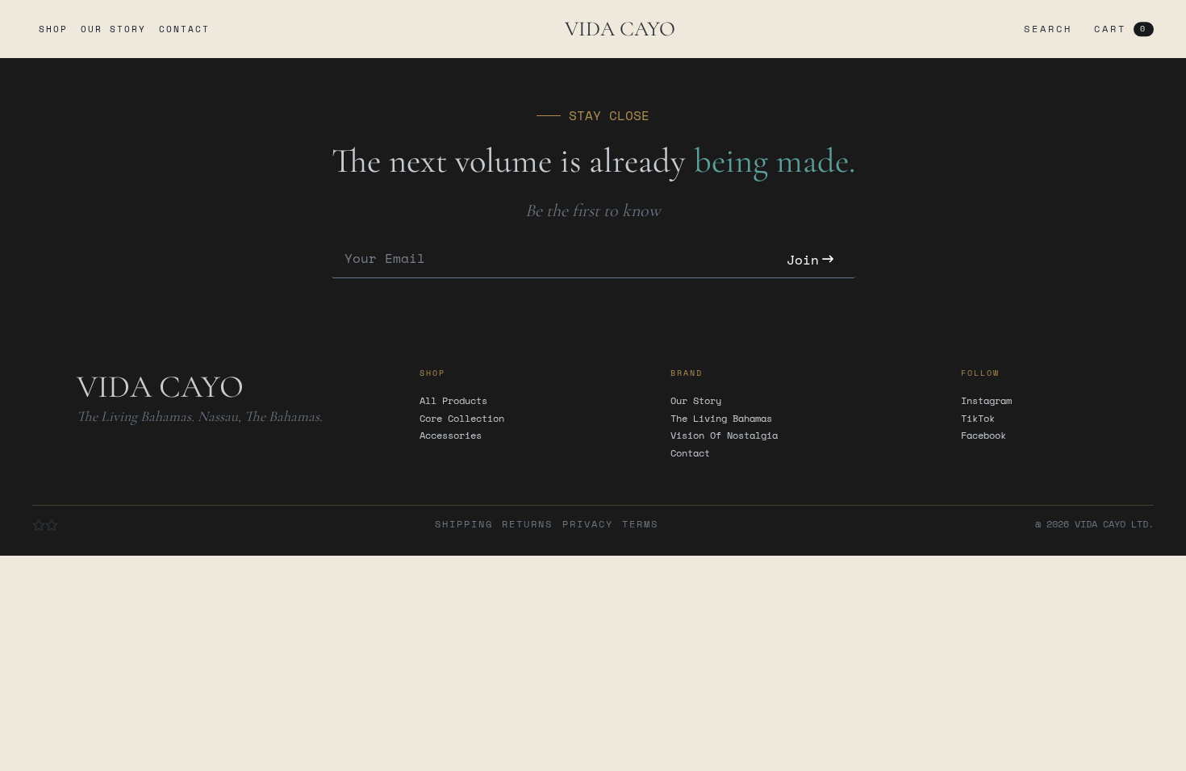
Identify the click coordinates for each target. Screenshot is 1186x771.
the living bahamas (721, 418)
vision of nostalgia (724, 435)
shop (53, 29)
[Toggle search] (1045, 29)
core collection (462, 418)
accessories (451, 435)
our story (113, 29)
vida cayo (620, 28)
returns (527, 524)
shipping (464, 524)
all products (453, 400)
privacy (587, 524)
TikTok (978, 418)
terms (640, 524)
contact (184, 29)
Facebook (983, 435)
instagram (986, 400)
